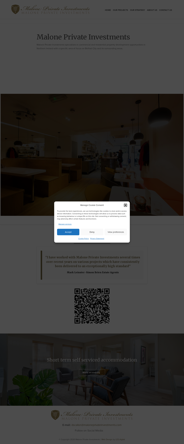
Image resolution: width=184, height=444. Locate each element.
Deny (92, 232)
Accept (68, 232)
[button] (125, 205)
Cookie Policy (83, 239)
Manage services (65, 224)
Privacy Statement (97, 239)
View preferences (116, 232)
